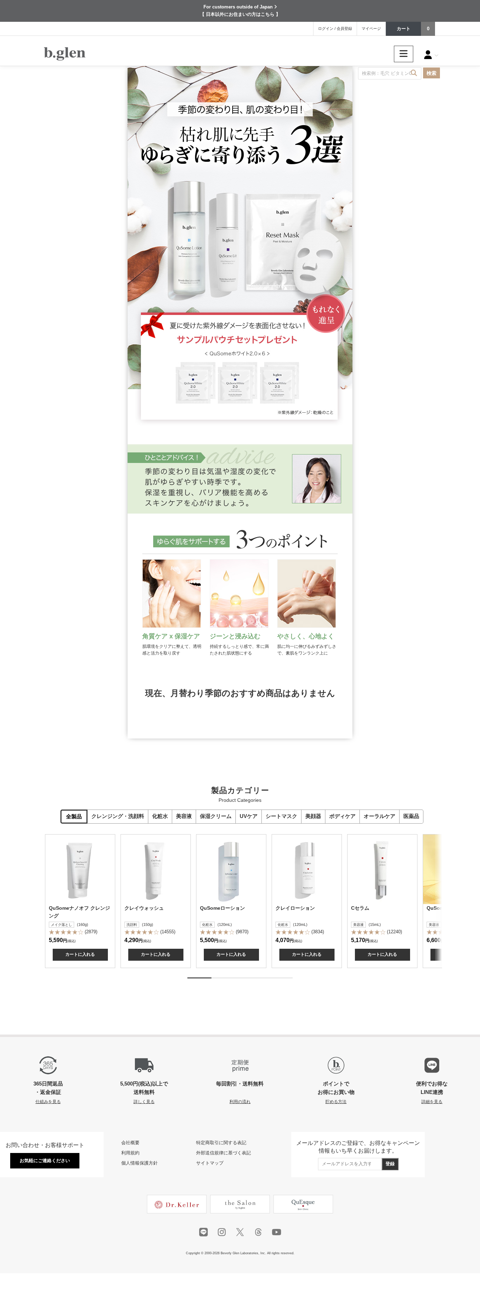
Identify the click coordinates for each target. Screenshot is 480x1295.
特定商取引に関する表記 (221, 1142)
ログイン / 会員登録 (335, 28)
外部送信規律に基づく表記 (223, 1152)
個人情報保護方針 (139, 1163)
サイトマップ (209, 1163)
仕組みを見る (48, 1101)
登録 (390, 1163)
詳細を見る (431, 1101)
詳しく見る (144, 1101)
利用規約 (130, 1152)
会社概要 (130, 1142)
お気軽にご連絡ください (45, 1160)
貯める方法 (335, 1101)
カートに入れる (80, 954)
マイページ (371, 28)
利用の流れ (240, 1101)
